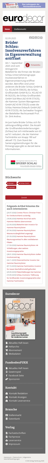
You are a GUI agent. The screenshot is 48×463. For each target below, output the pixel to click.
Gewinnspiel (15, 371)
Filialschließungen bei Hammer (29, 272)
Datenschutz (17, 457)
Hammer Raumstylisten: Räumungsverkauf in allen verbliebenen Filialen (22, 239)
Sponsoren (14, 379)
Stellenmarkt (20, 29)
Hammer (12, 187)
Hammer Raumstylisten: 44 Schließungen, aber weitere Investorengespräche (22, 248)
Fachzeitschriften (17, 433)
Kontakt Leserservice (19, 400)
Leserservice (15, 440)
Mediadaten (15, 353)
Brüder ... (12, 183)
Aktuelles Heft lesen (18, 342)
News (7, 29)
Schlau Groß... (25, 183)
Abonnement (15, 350)
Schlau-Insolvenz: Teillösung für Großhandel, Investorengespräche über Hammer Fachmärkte (24, 278)
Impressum (14, 444)
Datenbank (14, 418)
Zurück (24, 197)
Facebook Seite (16, 375)
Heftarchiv (14, 346)
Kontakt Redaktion (18, 393)
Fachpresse (14, 436)
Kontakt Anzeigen (18, 397)
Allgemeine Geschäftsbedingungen (17, 458)
